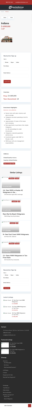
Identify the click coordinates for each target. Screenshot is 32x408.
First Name (6, 66)
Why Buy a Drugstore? (8, 395)
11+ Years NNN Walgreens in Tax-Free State (15, 257)
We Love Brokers (7, 392)
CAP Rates (5, 370)
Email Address (7, 73)
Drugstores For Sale (8, 375)
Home (2, 11)
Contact (5, 372)
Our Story (6, 365)
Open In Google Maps (9, 163)
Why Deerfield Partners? (10, 367)
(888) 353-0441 (7, 332)
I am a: (5, 59)
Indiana (14, 158)
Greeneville (16, 260)
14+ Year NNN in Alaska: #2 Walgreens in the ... (13, 191)
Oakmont (14, 236)
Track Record (6, 388)
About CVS (6, 396)
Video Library (6, 390)
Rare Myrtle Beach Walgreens (14, 214)
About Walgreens (8, 399)
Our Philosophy (7, 362)
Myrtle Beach (16, 216)
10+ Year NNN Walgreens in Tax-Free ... (18, 313)
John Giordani (8, 405)
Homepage (5, 385)
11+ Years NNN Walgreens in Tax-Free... (19, 307)
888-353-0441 (9, 2)
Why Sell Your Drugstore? (9, 377)
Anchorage (20, 194)
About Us (5, 361)
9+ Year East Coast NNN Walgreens (16, 234)
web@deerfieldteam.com (21, 2)
